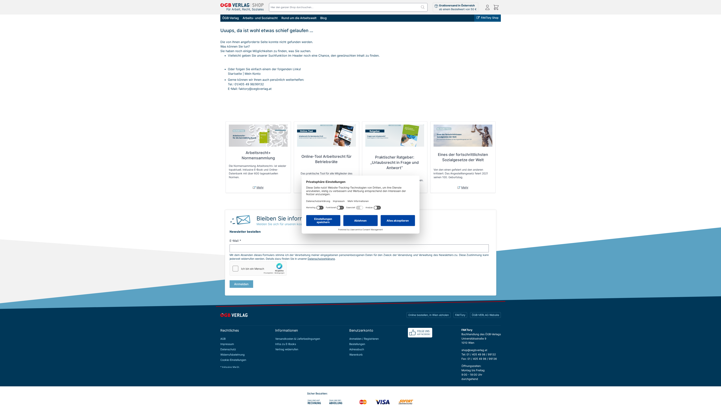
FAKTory (460, 315)
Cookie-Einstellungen (233, 359)
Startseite (235, 73)
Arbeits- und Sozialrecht (260, 18)
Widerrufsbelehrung (232, 354)
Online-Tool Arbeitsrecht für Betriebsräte (326, 159)
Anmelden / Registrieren (364, 338)
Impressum (227, 344)
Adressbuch (356, 349)
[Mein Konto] (487, 7)
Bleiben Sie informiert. (286, 218)
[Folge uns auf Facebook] (420, 332)
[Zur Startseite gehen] (242, 5)
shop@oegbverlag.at (474, 350)
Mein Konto (253, 73)
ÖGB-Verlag (230, 18)
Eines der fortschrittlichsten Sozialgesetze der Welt (463, 157)
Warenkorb (356, 354)
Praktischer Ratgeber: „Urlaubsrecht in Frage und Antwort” (394, 162)
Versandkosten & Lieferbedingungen (297, 338)
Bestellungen (357, 344)
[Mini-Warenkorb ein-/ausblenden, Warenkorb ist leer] (496, 7)
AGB (223, 338)
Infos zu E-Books (285, 344)
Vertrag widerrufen (286, 349)
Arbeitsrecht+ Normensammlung (258, 155)
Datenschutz (228, 349)
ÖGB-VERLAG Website (485, 315)
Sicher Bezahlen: (317, 393)
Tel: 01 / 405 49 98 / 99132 (478, 354)
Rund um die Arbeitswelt (298, 18)
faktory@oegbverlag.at (255, 89)
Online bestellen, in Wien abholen (428, 315)
